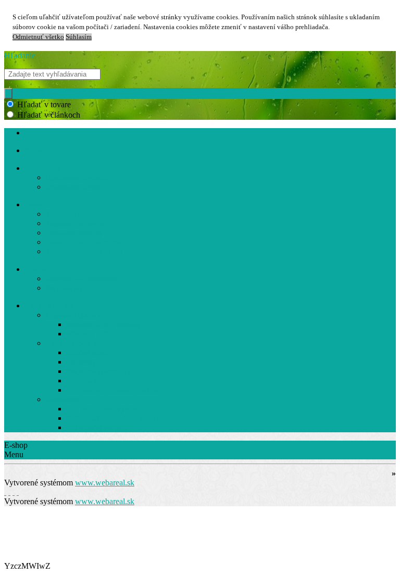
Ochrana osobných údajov (105, 381)
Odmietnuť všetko (38, 37)
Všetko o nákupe (49, 306)
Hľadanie (19, 55)
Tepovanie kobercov (75, 224)
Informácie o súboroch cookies (112, 390)
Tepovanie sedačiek (74, 233)
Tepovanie (40, 205)
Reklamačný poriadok (99, 428)
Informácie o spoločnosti (82, 279)
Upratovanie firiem (74, 187)
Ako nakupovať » (71, 343)
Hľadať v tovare (44, 104)
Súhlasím (79, 37)
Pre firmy (81, 362)
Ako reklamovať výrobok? (106, 409)
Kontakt (36, 269)
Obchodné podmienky (99, 372)
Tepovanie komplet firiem (84, 252)
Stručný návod (88, 353)
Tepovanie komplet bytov (83, 242)
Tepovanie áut (66, 214)
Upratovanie (43, 168)
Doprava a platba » (74, 315)
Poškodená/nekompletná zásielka (114, 418)
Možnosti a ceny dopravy (104, 325)
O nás (33, 151)
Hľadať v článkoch (48, 114)
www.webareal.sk (104, 482)
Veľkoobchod (65, 288)
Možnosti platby (90, 334)
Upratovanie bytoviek (77, 178)
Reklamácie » (65, 400)
